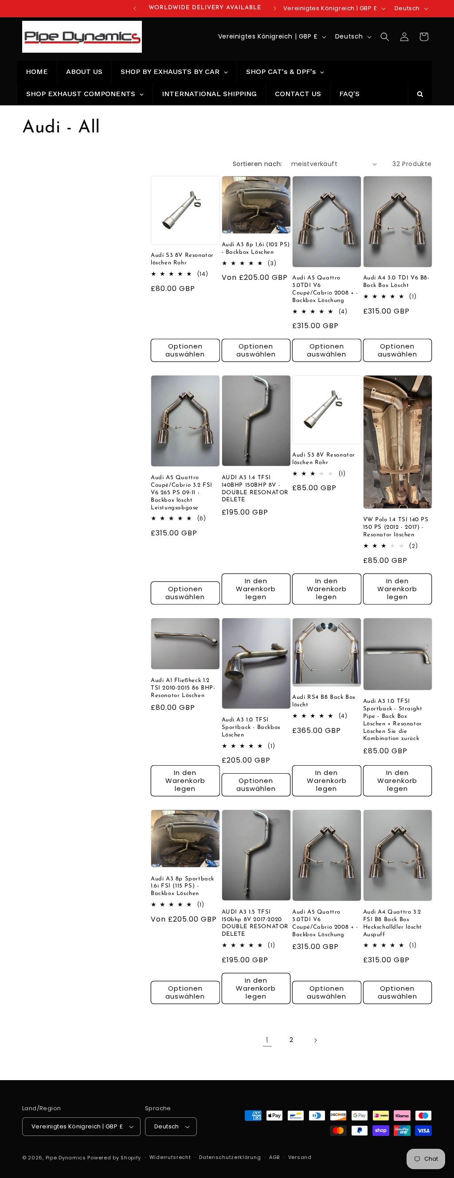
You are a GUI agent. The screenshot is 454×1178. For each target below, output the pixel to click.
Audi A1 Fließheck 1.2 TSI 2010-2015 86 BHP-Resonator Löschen (183, 688)
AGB (274, 1157)
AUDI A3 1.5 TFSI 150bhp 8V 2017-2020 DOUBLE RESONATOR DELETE (255, 923)
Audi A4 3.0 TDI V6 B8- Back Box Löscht (396, 281)
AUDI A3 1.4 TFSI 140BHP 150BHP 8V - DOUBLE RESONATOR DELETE (255, 489)
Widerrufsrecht (170, 1157)
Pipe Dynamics (66, 1157)
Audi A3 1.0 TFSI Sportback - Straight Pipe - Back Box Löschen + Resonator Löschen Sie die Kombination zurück (393, 719)
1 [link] (267, 1040)
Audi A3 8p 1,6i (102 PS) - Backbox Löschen (256, 248)
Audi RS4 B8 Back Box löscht (324, 701)
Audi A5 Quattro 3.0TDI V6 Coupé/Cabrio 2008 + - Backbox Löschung (325, 289)
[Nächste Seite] (315, 1040)
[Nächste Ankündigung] (275, 8)
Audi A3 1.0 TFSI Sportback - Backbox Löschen (251, 727)
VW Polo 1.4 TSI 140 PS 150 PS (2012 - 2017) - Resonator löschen (396, 527)
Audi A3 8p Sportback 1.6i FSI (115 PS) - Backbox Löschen (182, 886)
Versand (300, 1157)
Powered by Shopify (114, 1157)
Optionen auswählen (185, 350)
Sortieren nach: (257, 163)
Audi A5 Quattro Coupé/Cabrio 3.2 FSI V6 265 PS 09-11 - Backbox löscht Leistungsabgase (181, 493)
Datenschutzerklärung (230, 1157)
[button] (385, 36)
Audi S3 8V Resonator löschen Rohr (182, 259)
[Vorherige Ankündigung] (135, 8)
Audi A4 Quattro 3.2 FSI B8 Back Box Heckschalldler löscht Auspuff (393, 923)
